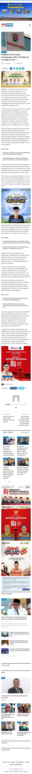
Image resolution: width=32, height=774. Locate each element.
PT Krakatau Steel (8, 384)
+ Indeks (27, 762)
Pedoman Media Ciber (16, 764)
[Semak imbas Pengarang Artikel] (16, 398)
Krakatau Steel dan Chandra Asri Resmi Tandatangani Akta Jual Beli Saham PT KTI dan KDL (15, 305)
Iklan (8, 762)
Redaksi (13, 762)
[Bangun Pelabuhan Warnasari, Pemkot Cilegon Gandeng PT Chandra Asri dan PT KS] (23, 462)
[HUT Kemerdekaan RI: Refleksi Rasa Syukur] (24, 708)
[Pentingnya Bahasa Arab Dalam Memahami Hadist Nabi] (24, 726)
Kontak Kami (20, 762)
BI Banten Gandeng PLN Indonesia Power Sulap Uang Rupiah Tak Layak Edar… (20, 634)
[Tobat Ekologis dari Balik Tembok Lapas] (8, 726)
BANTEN (4, 599)
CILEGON (4, 52)
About (4, 762)
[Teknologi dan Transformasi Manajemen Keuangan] (16, 685)
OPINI (3, 678)
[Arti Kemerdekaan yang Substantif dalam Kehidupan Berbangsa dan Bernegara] (8, 708)
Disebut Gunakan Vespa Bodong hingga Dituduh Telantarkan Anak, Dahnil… (19, 642)
